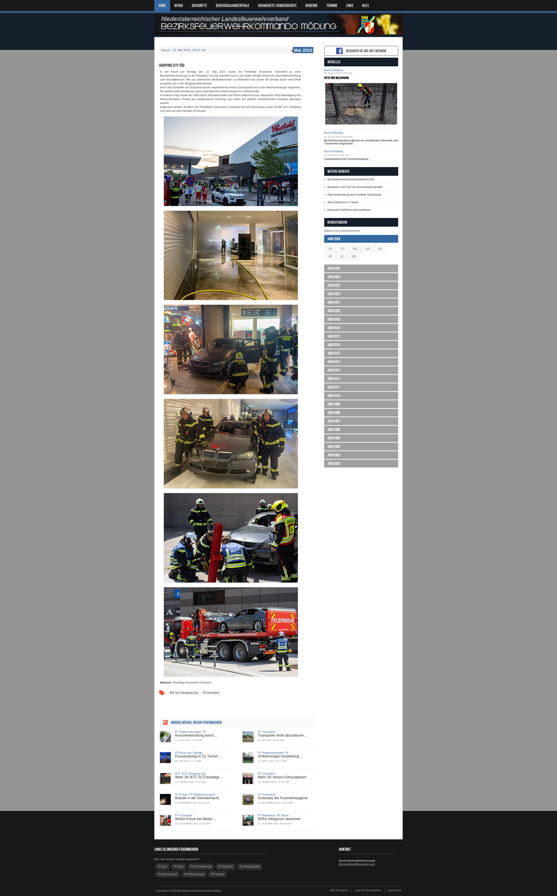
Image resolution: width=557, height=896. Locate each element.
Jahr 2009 (333, 404)
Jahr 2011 (333, 387)
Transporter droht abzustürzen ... (282, 735)
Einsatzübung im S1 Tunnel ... (198, 756)
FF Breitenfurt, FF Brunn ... (275, 815)
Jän (330, 249)
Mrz (355, 249)
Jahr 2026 (333, 239)
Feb (343, 249)
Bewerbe (311, 5)
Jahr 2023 (333, 285)
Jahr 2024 (333, 277)
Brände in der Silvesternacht (197, 798)
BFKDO (178, 5)
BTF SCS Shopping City (190, 773)
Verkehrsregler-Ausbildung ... (280, 756)
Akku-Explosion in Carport (342, 202)
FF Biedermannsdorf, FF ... (192, 732)
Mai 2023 (303, 50)
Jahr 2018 (333, 328)
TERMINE (331, 5)
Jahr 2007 (333, 421)
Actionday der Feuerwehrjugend (282, 798)
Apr (368, 249)
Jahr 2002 (333, 463)
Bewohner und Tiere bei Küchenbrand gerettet (354, 187)
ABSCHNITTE (199, 5)
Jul (342, 256)
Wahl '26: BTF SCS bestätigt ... (199, 777)
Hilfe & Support (339, 890)
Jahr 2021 (333, 302)
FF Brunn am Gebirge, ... (191, 752)
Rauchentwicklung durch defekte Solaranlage (354, 194)
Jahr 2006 (333, 429)
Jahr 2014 (333, 362)
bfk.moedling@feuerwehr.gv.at (357, 864)
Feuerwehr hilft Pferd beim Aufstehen (349, 209)
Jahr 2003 (333, 455)
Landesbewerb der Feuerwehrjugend (346, 159)
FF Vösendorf (211, 692)
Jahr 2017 (333, 336)
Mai (380, 249)
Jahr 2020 (333, 311)
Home (162, 5)
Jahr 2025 (333, 268)
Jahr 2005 (333, 438)
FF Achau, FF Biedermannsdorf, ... (197, 794)
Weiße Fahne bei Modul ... (195, 819)
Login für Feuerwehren (367, 890)
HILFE (365, 5)
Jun (330, 256)
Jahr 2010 (333, 396)
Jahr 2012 (333, 379)
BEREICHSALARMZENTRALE (232, 5)
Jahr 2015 (333, 353)
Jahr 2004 (333, 446)
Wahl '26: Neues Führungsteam (282, 777)
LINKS (349, 5)
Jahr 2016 (333, 345)
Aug (354, 256)
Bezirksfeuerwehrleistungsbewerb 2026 (350, 179)
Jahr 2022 (333, 294)
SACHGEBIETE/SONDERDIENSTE (277, 5)
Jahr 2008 (333, 412)
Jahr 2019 (333, 319)
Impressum (394, 890)
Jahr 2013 (333, 370)
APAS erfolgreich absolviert (279, 819)
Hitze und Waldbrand (336, 78)
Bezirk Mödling (333, 70)
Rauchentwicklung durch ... (196, 735)
